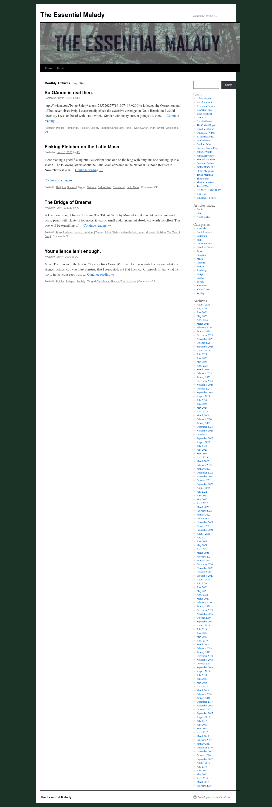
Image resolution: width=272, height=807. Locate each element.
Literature (88, 232)
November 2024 (205, 384)
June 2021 (202, 541)
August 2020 (203, 579)
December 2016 (205, 747)
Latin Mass (133, 187)
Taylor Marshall (205, 174)
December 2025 (205, 335)
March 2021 (203, 552)
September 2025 (205, 346)
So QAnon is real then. (69, 92)
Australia (201, 228)
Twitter (160, 127)
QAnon (144, 127)
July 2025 (202, 354)
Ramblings (72, 127)
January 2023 (203, 468)
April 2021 (202, 549)
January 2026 (203, 331)
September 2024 (205, 392)
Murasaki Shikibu (156, 232)
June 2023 (202, 449)
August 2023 (203, 442)
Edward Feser (204, 140)
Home (48, 68)
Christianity (119, 187)
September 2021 (205, 529)
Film (199, 212)
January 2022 (203, 514)
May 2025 (202, 361)
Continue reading (89, 170)
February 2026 (204, 327)
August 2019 (203, 625)
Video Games (204, 216)
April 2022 (202, 503)
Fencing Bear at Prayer (208, 148)
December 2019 (205, 610)
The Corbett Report (206, 125)
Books (200, 209)
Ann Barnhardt (204, 102)
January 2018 (203, 697)
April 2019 (202, 640)
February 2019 (204, 648)
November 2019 (205, 613)
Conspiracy (116, 127)
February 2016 (204, 785)
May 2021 (202, 545)
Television (202, 285)
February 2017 (204, 739)
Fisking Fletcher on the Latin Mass (82, 146)
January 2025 (203, 377)
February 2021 (204, 556)
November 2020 (205, 568)
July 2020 (202, 583)
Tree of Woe (203, 186)
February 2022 (204, 510)
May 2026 (202, 316)
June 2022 (202, 495)
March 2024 (203, 415)
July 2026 (202, 308)
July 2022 (202, 491)
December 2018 (205, 655)
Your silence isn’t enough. (73, 251)
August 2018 (203, 671)
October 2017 (204, 709)
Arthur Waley (112, 232)
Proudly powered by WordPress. (214, 797)
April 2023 (202, 457)
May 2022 (202, 499)
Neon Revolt (132, 127)
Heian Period (128, 232)
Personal (201, 262)
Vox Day (201, 193)
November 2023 (205, 430)
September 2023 (205, 438)
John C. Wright (204, 151)
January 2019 (203, 652)
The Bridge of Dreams (68, 202)
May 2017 (202, 728)
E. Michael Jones (205, 136)
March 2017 (203, 736)
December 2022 (205, 472)
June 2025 (202, 358)
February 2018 (204, 694)
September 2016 (205, 759)
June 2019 (202, 633)
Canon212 (202, 117)
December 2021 (205, 518)
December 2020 (205, 564)
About (60, 68)
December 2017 (205, 701)
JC (78, 97)
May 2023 (202, 453)
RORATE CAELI (206, 167)
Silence (114, 281)
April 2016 (202, 778)
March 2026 (203, 323)
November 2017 (205, 705)
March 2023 (203, 461)
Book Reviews (64, 232)
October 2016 (204, 755)
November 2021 (205, 522)
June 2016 (202, 770)
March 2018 (203, 690)
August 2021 (203, 533)
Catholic (91, 187)
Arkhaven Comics (206, 106)
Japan (77, 232)
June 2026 (202, 312)
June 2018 (202, 678)
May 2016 (202, 774)
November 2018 (205, 659)
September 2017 (205, 713)
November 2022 (205, 476)
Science (200, 277)
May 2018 (202, 682)
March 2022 (203, 507)
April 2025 (202, 365)
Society (95, 127)
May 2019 (202, 636)
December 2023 (205, 426)
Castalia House (204, 121)
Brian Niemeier (204, 113)
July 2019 (202, 629)
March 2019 (203, 644)
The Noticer (203, 178)
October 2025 (204, 342)
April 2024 (202, 411)
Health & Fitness (205, 247)
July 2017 (202, 720)
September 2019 (205, 621)
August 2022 (203, 487)
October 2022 (204, 480)
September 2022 (205, 484)
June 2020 (202, 587)
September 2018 (205, 667)
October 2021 (204, 526)
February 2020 (204, 602)
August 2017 (203, 717)
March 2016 (203, 781)
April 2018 (202, 686)
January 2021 (203, 560)
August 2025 (203, 350)
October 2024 (204, 388)
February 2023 (204, 465)
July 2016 (202, 766)
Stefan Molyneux (205, 170)
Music (200, 258)
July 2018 (202, 675)
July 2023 (202, 445)
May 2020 (202, 591)
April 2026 (202, 319)
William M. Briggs (206, 197)
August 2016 (203, 762)
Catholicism (104, 187)
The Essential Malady (72, 14)
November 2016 (205, 751)
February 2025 (204, 373)
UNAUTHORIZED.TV (209, 190)
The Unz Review (205, 182)
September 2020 (205, 575)
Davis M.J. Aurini (206, 132)
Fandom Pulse (204, 144)
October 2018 (204, 663)
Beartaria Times (204, 109)
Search (228, 84)
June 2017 (202, 724)
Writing (200, 293)
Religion (84, 127)
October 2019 (204, 617)
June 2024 (202, 403)
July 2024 (202, 400)
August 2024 (203, 396)
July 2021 (202, 537)
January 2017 (203, 743)
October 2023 (204, 434)
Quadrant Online (205, 163)
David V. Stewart (205, 128)
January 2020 (203, 606)
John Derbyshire (205, 155)
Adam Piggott (204, 98)
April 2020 (202, 594)
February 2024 (204, 419)
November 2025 (205, 338)
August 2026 (203, 304)
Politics (60, 127)
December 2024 (205, 380)
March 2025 (203, 369)
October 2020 (204, 571)
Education (202, 235)
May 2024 (202, 407)
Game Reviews (204, 243)
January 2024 (203, 423)
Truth (152, 127)
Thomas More (128, 281)
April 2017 (202, 732)
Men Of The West (206, 159)
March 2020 (203, 598)
